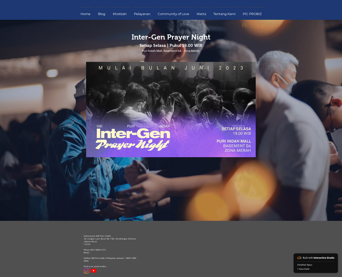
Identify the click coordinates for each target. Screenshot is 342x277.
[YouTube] (93, 270)
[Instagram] (86, 270)
